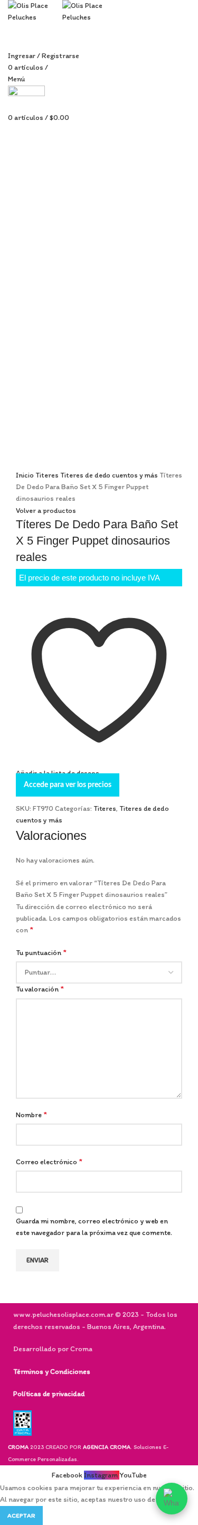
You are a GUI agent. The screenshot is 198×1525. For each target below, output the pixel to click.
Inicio (25, 475)
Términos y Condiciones (51, 1371)
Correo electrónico (49, 1161)
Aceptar (21, 1515)
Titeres (47, 475)
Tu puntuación (41, 952)
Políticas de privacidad (48, 1393)
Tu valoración (40, 989)
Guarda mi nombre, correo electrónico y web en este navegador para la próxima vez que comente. (94, 1227)
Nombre (31, 1114)
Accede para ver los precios (67, 785)
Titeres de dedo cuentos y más (109, 475)
